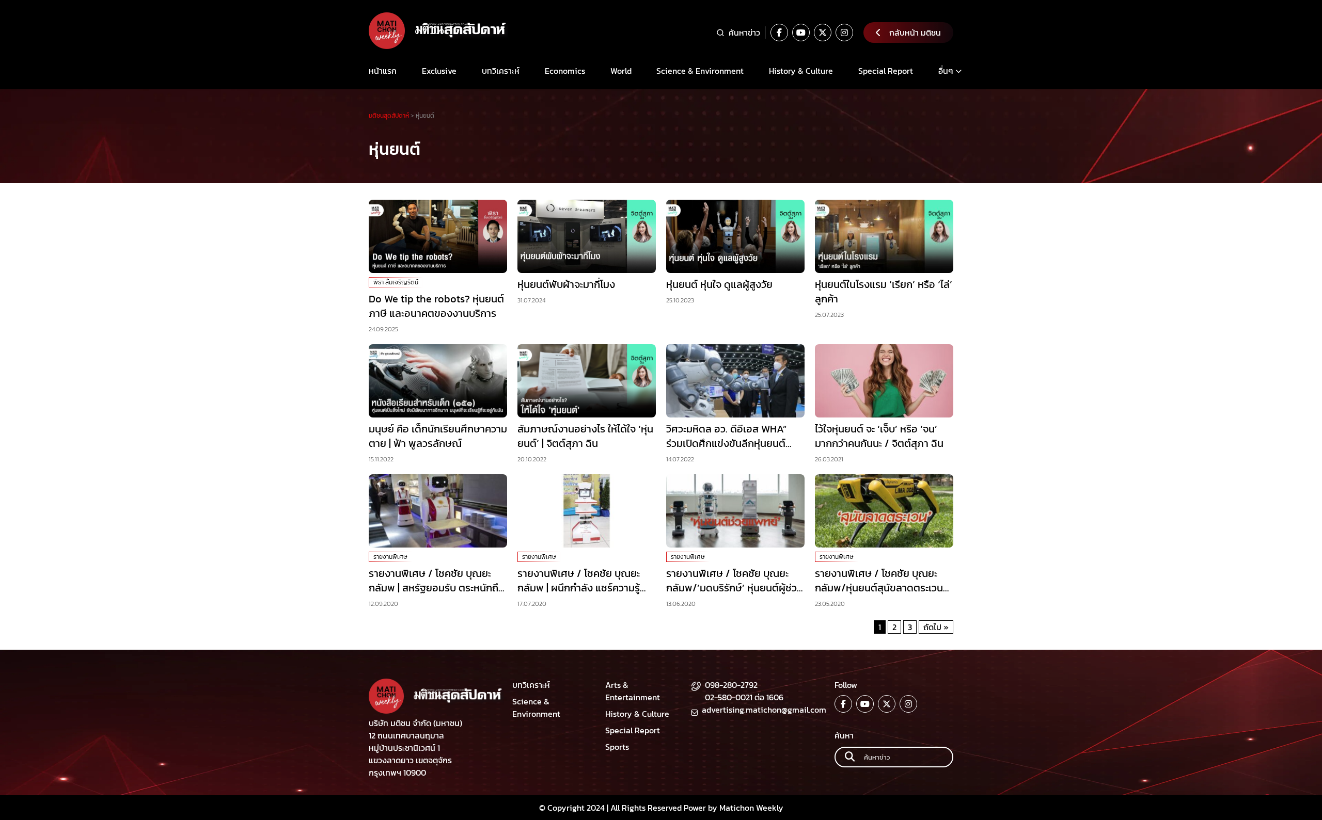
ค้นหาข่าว (744, 32)
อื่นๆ (945, 71)
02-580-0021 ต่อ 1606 (744, 697)
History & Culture (801, 71)
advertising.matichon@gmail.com (764, 709)
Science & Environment (700, 71)
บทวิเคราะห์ (501, 71)
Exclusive (439, 71)
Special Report (885, 71)
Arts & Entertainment (632, 691)
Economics (565, 71)
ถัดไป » (936, 627)
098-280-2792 (731, 685)
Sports (617, 747)
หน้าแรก (383, 71)
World (621, 71)
